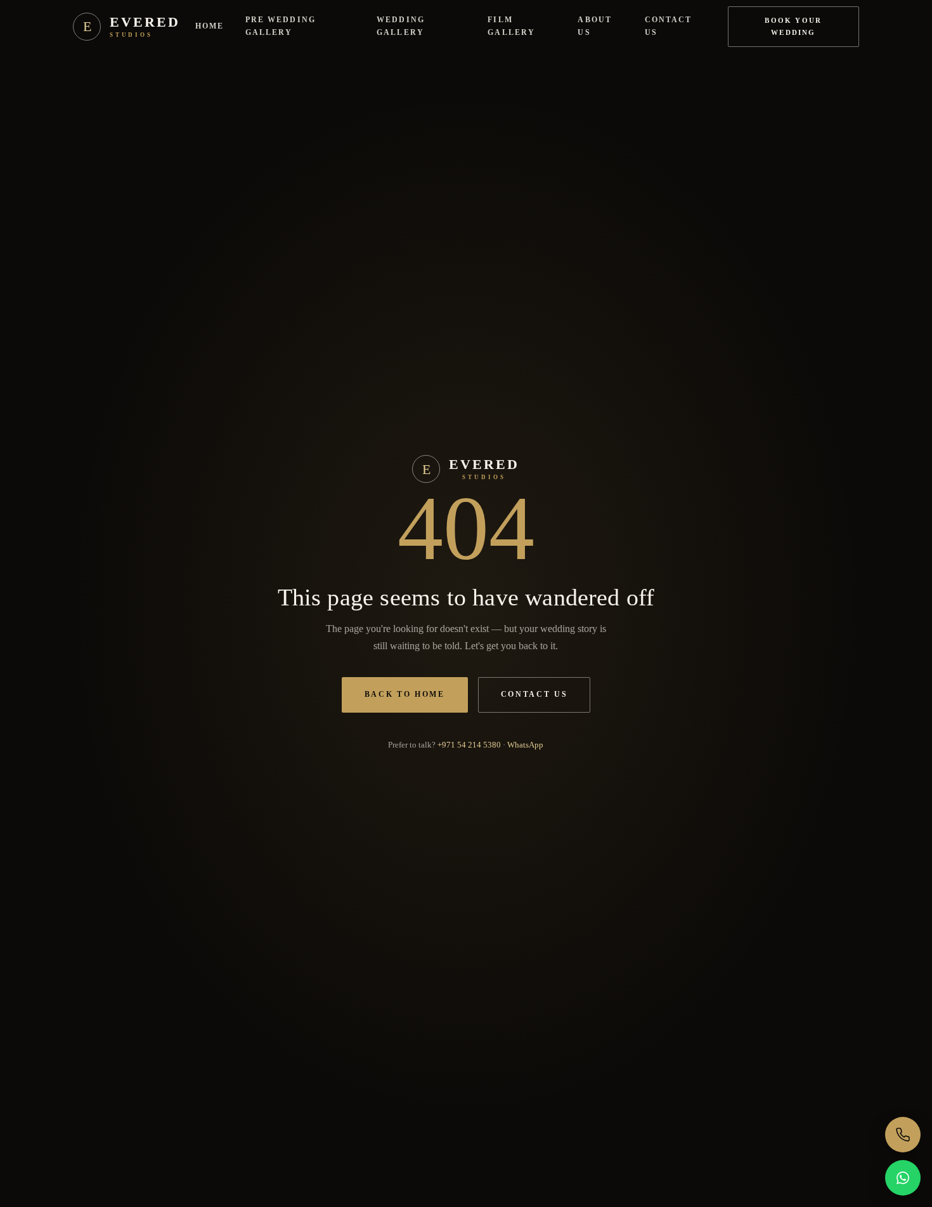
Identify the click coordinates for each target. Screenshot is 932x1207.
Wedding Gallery (401, 26)
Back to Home (405, 694)
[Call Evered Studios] (903, 1134)
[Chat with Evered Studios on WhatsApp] (903, 1178)
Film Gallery (511, 26)
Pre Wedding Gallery (280, 26)
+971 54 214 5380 (469, 744)
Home (209, 26)
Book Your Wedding (793, 26)
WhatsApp (525, 744)
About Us (594, 26)
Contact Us (668, 26)
